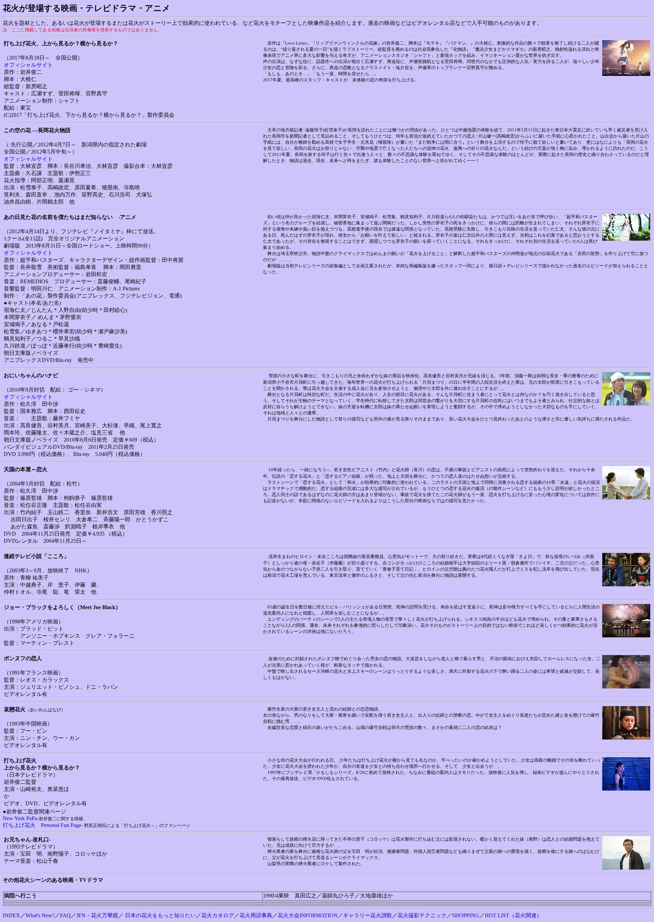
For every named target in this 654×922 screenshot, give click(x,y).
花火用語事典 (255, 915)
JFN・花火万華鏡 (97, 915)
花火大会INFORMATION (308, 915)
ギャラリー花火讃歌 (367, 915)
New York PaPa (20, 818)
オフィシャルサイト (28, 65)
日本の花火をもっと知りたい (160, 915)
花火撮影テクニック (422, 915)
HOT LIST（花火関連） (513, 915)
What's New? (40, 915)
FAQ (65, 915)
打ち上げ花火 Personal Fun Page (42, 825)
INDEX (11, 915)
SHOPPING (465, 915)
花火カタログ (217, 915)
